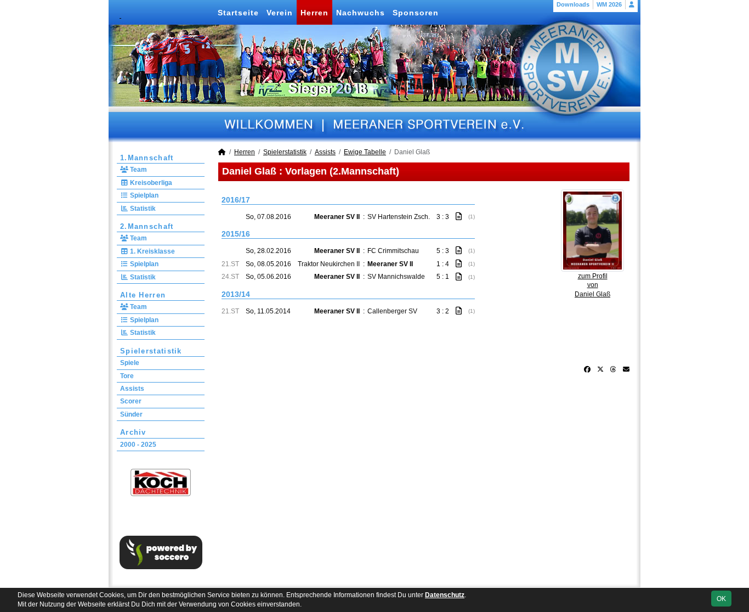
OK (721, 599)
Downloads (573, 4)
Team (137, 169)
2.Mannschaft (147, 226)
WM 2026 (609, 4)
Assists (132, 388)
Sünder (131, 414)
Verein (279, 12)
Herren (314, 12)
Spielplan (143, 195)
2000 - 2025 (138, 444)
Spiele (129, 363)
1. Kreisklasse (151, 251)
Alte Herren (143, 295)
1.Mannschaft (147, 158)
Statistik (142, 208)
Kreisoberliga (150, 183)
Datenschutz (444, 595)
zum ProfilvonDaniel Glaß (592, 285)
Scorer (130, 401)
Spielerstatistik (151, 351)
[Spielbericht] (459, 216)
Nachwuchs (360, 12)
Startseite (238, 12)
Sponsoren (416, 12)
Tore (127, 376)
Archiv (133, 432)
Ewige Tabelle (365, 152)
